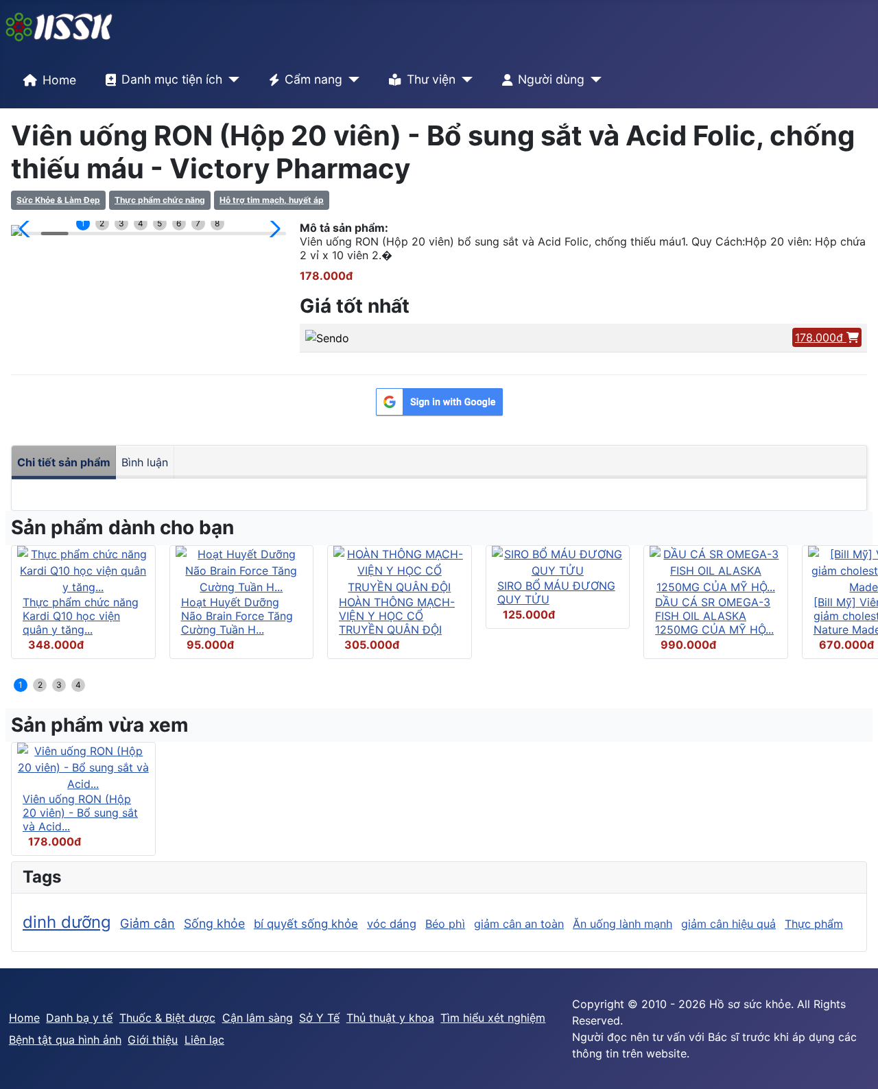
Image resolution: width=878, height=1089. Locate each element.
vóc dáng (391, 924)
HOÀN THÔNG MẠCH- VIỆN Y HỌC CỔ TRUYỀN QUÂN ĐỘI (397, 615)
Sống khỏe (214, 923)
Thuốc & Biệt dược (167, 1018)
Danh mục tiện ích (171, 79)
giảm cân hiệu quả (728, 924)
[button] (27, 229)
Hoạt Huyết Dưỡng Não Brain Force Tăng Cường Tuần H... (237, 615)
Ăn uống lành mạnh (622, 924)
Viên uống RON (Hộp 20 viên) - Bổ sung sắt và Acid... (80, 812)
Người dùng (551, 79)
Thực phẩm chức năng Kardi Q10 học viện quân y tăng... (81, 615)
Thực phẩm (814, 924)
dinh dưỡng (67, 922)
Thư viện (431, 79)
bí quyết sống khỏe (306, 924)
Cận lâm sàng (257, 1018)
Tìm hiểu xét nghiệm (492, 1018)
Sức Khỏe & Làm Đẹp (58, 200)
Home (59, 80)
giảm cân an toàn (519, 924)
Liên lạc (204, 1039)
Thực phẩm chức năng (160, 200)
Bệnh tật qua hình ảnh (65, 1039)
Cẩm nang (313, 79)
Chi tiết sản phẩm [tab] (63, 462)
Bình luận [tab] (144, 462)
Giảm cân (147, 923)
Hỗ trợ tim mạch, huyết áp (272, 200)
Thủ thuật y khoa (390, 1018)
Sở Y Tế (319, 1018)
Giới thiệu (153, 1039)
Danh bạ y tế (79, 1018)
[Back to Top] (854, 1063)
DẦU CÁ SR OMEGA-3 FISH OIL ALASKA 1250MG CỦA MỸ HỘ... (714, 615)
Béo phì (445, 924)
